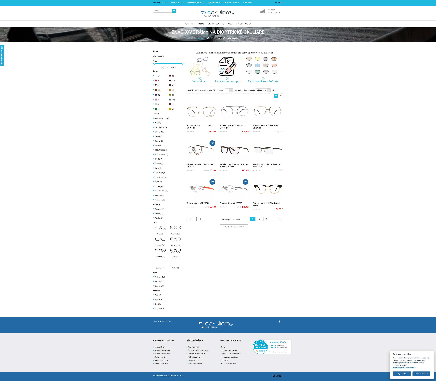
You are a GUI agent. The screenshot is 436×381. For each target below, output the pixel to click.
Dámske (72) (159, 209)
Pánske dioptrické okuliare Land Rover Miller (267, 165)
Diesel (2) (158, 145)
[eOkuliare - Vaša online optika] (218, 10)
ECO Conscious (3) (161, 154)
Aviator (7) (160, 234)
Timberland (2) (160, 200)
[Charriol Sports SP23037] (234, 189)
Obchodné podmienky (229, 350)
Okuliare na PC (160, 357)
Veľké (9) (175, 268)
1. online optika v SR (176, 3)
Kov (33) (158, 304)
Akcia (230, 24)
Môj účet (278, 3)
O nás (162, 321)
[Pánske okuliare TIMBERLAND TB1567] (201, 150)
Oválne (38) (175, 234)
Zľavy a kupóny (193, 360)
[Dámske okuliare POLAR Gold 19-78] (268, 189)
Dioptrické (189, 24)
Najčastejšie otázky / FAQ (197, 354)
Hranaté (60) (160, 245)
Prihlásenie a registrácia (229, 357)
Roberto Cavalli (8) (161, 191)
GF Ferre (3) (159, 164)
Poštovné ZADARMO (214, 3)
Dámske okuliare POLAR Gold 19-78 (266, 204)
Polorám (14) (159, 281)
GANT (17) (158, 159)
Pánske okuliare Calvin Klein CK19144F (232, 126)
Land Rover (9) (160, 173)
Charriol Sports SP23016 (198, 203)
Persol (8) (158, 182)
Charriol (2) (159, 141)
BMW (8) (158, 123)
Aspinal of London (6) (162, 118)
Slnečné (200, 24)
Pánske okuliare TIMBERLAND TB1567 (200, 165)
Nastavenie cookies (175, 376)
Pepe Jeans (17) (161, 177)
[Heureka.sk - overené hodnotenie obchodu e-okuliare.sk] (272, 341)
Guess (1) (158, 168)
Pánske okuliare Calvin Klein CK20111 (265, 126)
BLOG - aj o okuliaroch (229, 363)
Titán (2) (158, 295)
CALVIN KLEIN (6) (161, 127)
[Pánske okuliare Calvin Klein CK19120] (201, 111)
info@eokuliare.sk (232, 3)
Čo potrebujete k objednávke (198, 350)
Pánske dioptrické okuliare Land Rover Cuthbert (234, 165)
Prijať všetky (402, 374)
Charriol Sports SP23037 (231, 203)
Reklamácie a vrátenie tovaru (231, 354)
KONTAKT (224, 360)
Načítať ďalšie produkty (234, 227)
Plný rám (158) (160, 277)
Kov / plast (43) (160, 309)
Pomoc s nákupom (244, 24)
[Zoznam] (280, 96)
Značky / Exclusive (216, 24)
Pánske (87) (159, 218)
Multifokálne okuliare (162, 354)
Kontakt (169, 321)
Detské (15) (159, 213)
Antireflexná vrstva (161, 360)
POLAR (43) (159, 186)
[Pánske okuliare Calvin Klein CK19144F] (234, 111)
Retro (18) (175, 256)
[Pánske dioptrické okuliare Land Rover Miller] (268, 150)
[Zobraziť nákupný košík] (262, 11)
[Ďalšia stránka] (200, 219)
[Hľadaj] (174, 11)
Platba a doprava (194, 357)
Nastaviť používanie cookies (404, 368)
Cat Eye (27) (160, 256)
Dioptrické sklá (160, 347)
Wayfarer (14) (176, 245)
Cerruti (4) (158, 136)
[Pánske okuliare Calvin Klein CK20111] (268, 111)
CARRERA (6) (159, 132)
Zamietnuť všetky (421, 374)
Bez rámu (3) (159, 286)
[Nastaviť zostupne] (273, 90)
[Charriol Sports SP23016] (201, 189)
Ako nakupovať (193, 347)
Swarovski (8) (160, 195)
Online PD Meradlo (161, 363)
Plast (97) (158, 300)
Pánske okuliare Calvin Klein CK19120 (199, 126)
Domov (201, 38)
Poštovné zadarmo (195, 363)
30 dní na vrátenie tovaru (195, 3)
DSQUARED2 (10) (161, 150)
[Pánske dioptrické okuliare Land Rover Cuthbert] (234, 150)
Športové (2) (160, 268)
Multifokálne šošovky (162, 350)
